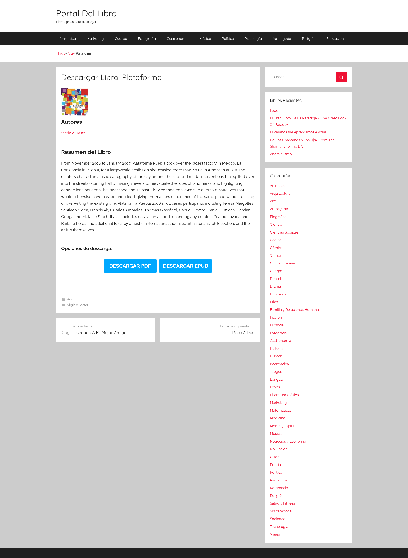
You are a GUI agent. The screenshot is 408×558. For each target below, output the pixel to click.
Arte (71, 53)
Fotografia (147, 38)
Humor (276, 356)
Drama (275, 286)
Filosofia (277, 325)
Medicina (277, 418)
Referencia (279, 488)
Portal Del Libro (86, 13)
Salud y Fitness (282, 503)
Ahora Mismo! (281, 154)
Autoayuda (282, 38)
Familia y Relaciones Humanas (295, 310)
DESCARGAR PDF (130, 266)
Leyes (275, 387)
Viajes (275, 534)
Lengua (276, 379)
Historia (276, 348)
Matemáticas (280, 410)
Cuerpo (121, 38)
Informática (66, 38)
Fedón (275, 110)
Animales (277, 185)
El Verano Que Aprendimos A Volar (298, 132)
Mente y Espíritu (283, 426)
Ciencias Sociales (284, 232)
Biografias (278, 217)
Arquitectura (280, 193)
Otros (274, 457)
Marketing (95, 38)
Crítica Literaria (282, 263)
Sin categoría (281, 511)
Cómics (276, 248)
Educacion (335, 38)
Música (205, 38)
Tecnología (279, 526)
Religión (309, 38)
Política (228, 38)
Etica (274, 302)
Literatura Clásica (284, 395)
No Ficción (279, 449)
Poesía (275, 465)
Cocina (275, 240)
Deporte (276, 279)
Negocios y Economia (288, 441)
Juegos (276, 371)
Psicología (253, 38)
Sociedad (278, 519)
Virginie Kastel (77, 305)
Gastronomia (177, 38)
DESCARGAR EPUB (185, 266)
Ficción (276, 317)
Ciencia (276, 224)
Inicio (61, 53)
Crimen (276, 255)
